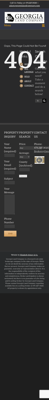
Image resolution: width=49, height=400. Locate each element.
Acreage (24, 153)
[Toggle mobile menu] (24, 25)
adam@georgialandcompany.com (24, 6)
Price (22, 144)
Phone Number (9, 220)
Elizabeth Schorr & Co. (29, 255)
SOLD (27, 76)
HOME (27, 64)
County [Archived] (25, 164)
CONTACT (29, 85)
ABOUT (27, 81)
